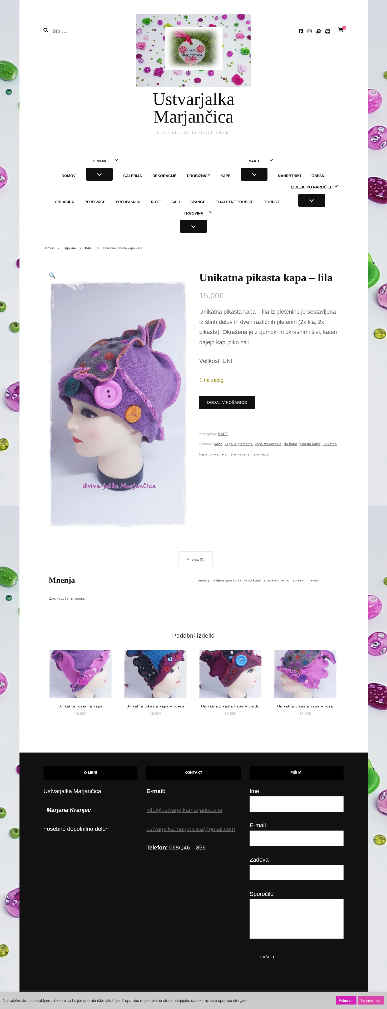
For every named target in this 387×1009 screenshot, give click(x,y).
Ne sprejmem (371, 1000)
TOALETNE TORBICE (235, 202)
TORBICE (272, 202)
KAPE (225, 176)
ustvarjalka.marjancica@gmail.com (190, 829)
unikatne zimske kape (228, 454)
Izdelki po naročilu (312, 187)
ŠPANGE (197, 202)
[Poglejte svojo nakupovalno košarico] (341, 29)
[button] (52, 275)
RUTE (156, 202)
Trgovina (193, 213)
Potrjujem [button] (346, 1000)
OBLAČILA (64, 202)
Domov (69, 176)
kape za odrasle (268, 444)
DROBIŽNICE (198, 176)
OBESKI (318, 176)
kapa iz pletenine (239, 444)
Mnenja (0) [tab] (195, 559)
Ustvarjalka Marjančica (194, 107)
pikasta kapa (309, 444)
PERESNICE (95, 202)
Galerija (132, 176)
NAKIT (254, 161)
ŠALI (175, 202)
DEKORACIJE (164, 176)
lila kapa (290, 444)
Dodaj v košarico (227, 402)
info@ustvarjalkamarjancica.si (184, 810)
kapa (218, 444)
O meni (99, 161)
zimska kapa (258, 454)
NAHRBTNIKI (289, 176)
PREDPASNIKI (128, 202)
